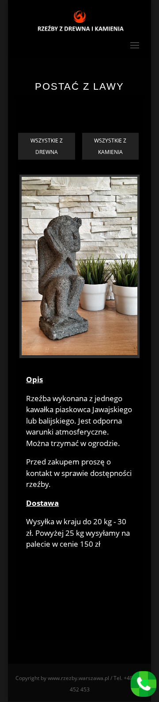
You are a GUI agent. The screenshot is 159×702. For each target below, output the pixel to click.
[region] (79, 268)
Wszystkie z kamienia (110, 146)
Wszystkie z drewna (46, 146)
